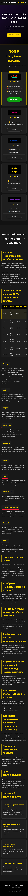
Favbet (4, 341)
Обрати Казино (14, 35)
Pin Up (4, 314)
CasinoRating (12, 2)
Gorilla (4, 348)
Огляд (14, 129)
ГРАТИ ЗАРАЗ (14, 99)
